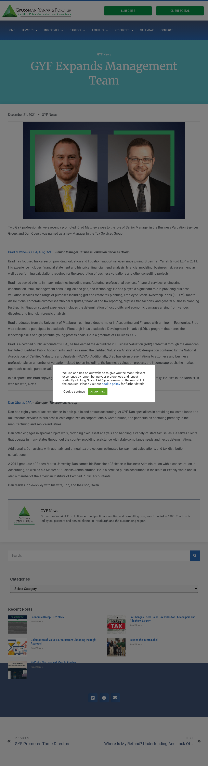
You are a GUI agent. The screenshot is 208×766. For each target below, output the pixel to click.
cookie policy (111, 384)
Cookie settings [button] (74, 391)
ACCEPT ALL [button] (97, 391)
